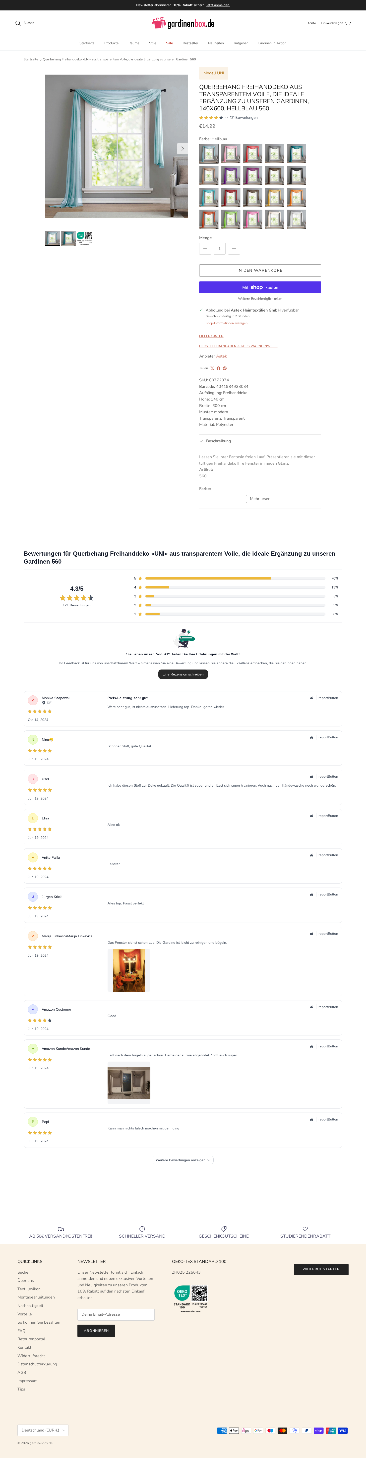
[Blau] (209, 197)
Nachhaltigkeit (30, 1305)
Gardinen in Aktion (272, 43)
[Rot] (252, 153)
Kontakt (24, 1347)
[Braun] (274, 175)
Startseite (86, 43)
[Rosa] (252, 219)
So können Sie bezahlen (38, 1322)
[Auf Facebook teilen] (218, 368)
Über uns (25, 1280)
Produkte (111, 43)
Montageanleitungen (36, 1297)
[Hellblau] (209, 153)
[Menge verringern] (205, 249)
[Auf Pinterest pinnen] (225, 368)
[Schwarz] (296, 175)
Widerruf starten (321, 1269)
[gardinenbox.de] (183, 23)
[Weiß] (296, 219)
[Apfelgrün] (231, 219)
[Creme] (274, 219)
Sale (169, 43)
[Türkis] (296, 153)
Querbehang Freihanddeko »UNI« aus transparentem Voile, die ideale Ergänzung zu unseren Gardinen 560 (119, 59)
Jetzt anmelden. (218, 5)
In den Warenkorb (260, 270)
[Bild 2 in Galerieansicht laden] (116, 146)
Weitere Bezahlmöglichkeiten (260, 299)
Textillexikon (29, 1289)
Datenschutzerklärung (37, 1364)
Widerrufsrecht (31, 1356)
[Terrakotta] (209, 219)
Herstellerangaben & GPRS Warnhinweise (238, 346)
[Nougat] (252, 197)
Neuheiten (216, 43)
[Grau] (274, 153)
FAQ (21, 1331)
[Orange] (296, 197)
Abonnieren (96, 1330)
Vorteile (24, 1314)
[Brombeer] (252, 175)
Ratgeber (241, 43)
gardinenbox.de (41, 1443)
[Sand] (209, 175)
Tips (21, 1389)
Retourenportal (31, 1339)
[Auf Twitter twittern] (212, 368)
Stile (152, 43)
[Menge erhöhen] (234, 249)
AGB (21, 1372)
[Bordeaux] (231, 197)
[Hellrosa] (231, 153)
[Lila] (231, 175)
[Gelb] (274, 197)
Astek (221, 356)
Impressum (27, 1381)
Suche (22, 1272)
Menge (205, 238)
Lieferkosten (211, 336)
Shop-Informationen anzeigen (226, 323)
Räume (133, 43)
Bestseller (190, 43)
